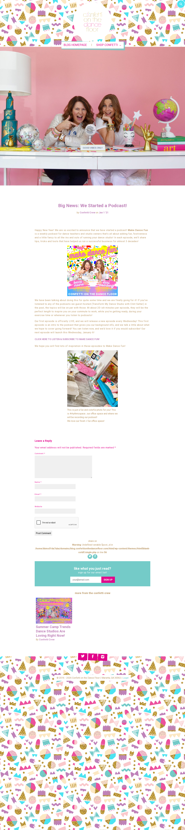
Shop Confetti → (109, 45)
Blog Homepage (75, 45)
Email (38, 494)
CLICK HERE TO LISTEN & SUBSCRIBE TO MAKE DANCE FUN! (67, 339)
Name (38, 482)
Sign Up (108, 579)
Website (38, 507)
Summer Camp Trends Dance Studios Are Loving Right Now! (53, 631)
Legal (125, 677)
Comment (40, 454)
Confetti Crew (87, 212)
